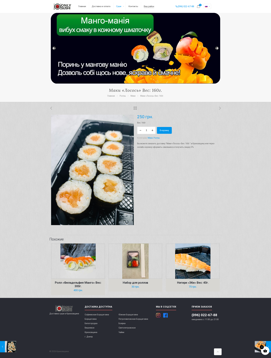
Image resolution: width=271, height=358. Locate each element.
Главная (111, 96)
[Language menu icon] (207, 6)
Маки (133, 96)
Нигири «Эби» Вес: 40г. (193, 282)
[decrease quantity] (140, 130)
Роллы (123, 96)
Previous (54, 48)
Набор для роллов (135, 282)
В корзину (164, 130)
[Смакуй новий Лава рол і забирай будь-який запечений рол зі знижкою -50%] (135, 48)
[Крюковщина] (62, 6)
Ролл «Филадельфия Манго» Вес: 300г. (78, 284)
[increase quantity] (152, 130)
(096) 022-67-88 (186, 6)
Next (217, 48)
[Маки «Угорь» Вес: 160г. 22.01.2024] (8, 346)
